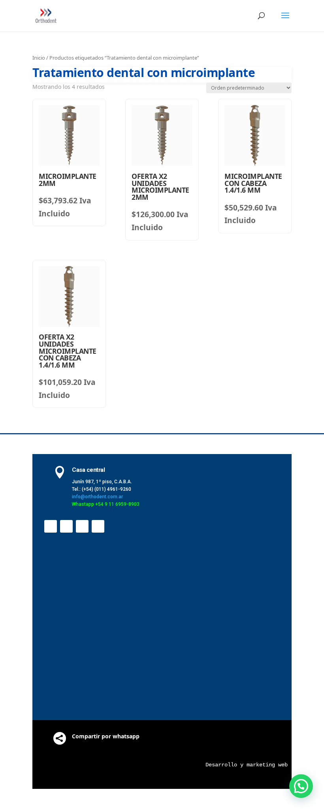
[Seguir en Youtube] (82, 526)
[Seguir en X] (66, 526)
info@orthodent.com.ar (97, 496)
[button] (301, 786)
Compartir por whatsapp (105, 736)
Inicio (38, 57)
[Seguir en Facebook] (50, 526)
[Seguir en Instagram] (98, 526)
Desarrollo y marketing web (246, 765)
